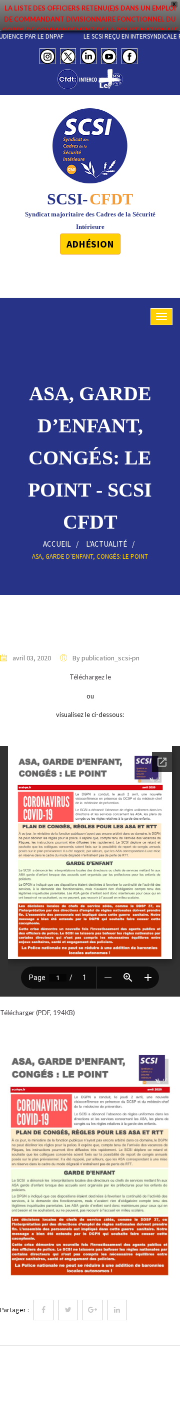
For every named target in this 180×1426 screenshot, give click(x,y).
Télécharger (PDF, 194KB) (37, 1013)
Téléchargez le (90, 677)
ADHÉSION (90, 243)
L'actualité (106, 544)
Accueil (57, 544)
